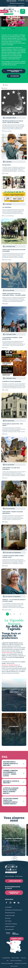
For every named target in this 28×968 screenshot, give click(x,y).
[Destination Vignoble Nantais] (9, 11)
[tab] (8, 934)
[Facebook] (6, 902)
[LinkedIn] (18, 902)
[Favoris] (15, 11)
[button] (18, 11)
